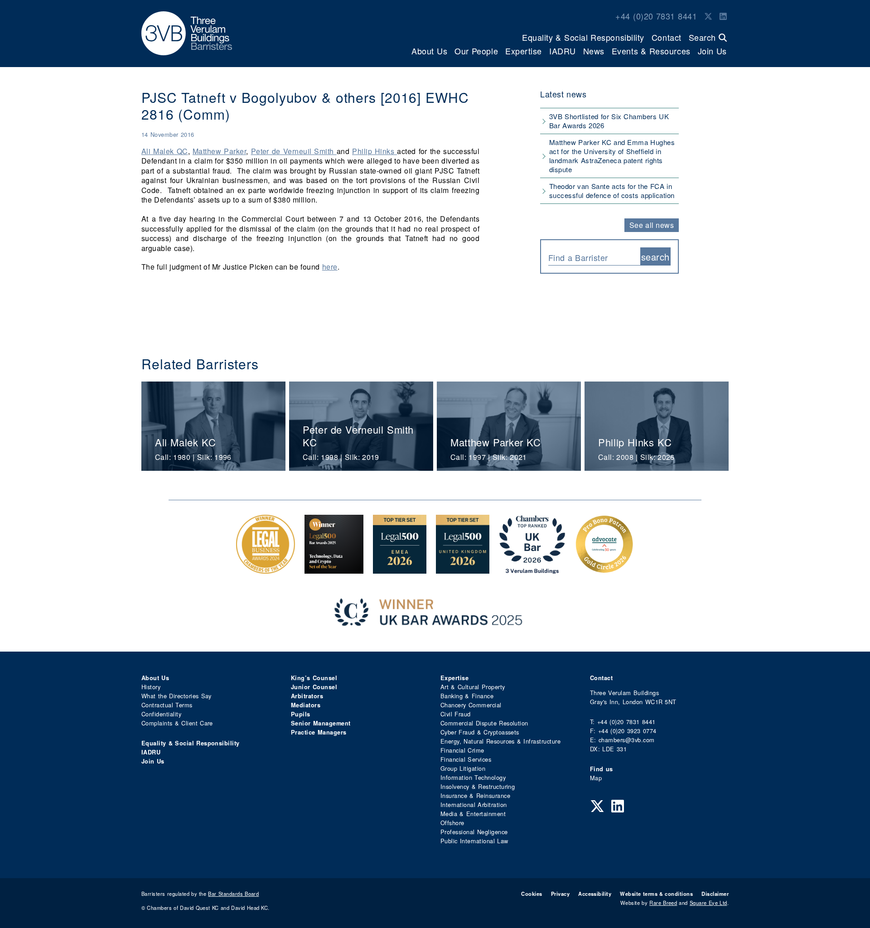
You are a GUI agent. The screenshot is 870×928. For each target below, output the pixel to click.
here (330, 266)
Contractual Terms (167, 705)
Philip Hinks (374, 151)
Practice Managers (319, 732)
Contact (667, 37)
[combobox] (594, 256)
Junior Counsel (314, 687)
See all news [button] (651, 225)
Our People (476, 51)
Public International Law (474, 840)
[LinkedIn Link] (723, 16)
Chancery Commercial (471, 705)
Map (596, 777)
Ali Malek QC (164, 151)
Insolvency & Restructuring (477, 786)
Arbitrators (307, 696)
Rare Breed (663, 902)
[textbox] (590, 257)
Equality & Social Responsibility (583, 37)
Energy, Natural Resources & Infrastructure (500, 741)
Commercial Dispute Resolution (484, 723)
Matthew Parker (219, 151)
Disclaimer (715, 893)
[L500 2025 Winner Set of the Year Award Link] (333, 569)
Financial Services (465, 759)
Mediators (305, 705)
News (593, 51)
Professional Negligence (474, 831)
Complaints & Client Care (177, 723)
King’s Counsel (314, 678)
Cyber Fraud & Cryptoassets (479, 732)
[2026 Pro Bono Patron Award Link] (604, 569)
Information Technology (473, 777)
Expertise (523, 51)
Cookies (531, 893)
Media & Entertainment (473, 813)
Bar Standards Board (233, 893)
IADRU (562, 51)
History (150, 686)
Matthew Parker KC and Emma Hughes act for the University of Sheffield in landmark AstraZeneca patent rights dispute (612, 155)
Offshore (452, 822)
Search (704, 37)
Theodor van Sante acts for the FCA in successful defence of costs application (612, 190)
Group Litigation (462, 768)
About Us (429, 51)
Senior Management (321, 723)
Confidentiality (161, 714)
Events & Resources (651, 51)
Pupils (300, 714)
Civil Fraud (455, 714)
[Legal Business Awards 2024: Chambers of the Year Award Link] (265, 569)
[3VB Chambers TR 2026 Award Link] (532, 569)
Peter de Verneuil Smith (294, 151)
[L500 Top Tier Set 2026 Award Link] (462, 569)
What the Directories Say (176, 695)
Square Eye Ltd (708, 902)
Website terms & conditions (656, 893)
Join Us (712, 51)
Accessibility (594, 893)
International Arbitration (473, 804)
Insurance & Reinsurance (475, 795)
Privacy (560, 893)
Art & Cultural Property (472, 686)
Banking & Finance (466, 695)
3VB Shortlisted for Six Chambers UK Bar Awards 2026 (609, 120)
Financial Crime (462, 750)
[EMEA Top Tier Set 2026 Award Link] (399, 569)
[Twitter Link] (708, 16)
